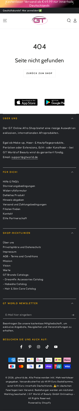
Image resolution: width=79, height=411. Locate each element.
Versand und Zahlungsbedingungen (25, 204)
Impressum (9, 251)
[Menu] (5, 20)
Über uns (8, 242)
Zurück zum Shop (39, 73)
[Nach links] (6, 3)
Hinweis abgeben (13, 199)
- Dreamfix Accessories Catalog (23, 279)
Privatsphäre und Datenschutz (22, 247)
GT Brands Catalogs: (16, 274)
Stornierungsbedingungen (19, 185)
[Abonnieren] (74, 315)
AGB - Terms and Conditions (20, 256)
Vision (7, 265)
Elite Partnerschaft (15, 218)
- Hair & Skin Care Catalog (19, 288)
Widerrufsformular (15, 190)
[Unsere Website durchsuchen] (69, 20)
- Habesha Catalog (15, 283)
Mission (7, 260)
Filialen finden (11, 208)
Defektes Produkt (14, 195)
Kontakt (8, 213)
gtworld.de (21, 377)
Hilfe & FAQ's (11, 181)
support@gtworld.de (25, 157)
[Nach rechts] (73, 3)
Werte (7, 270)
